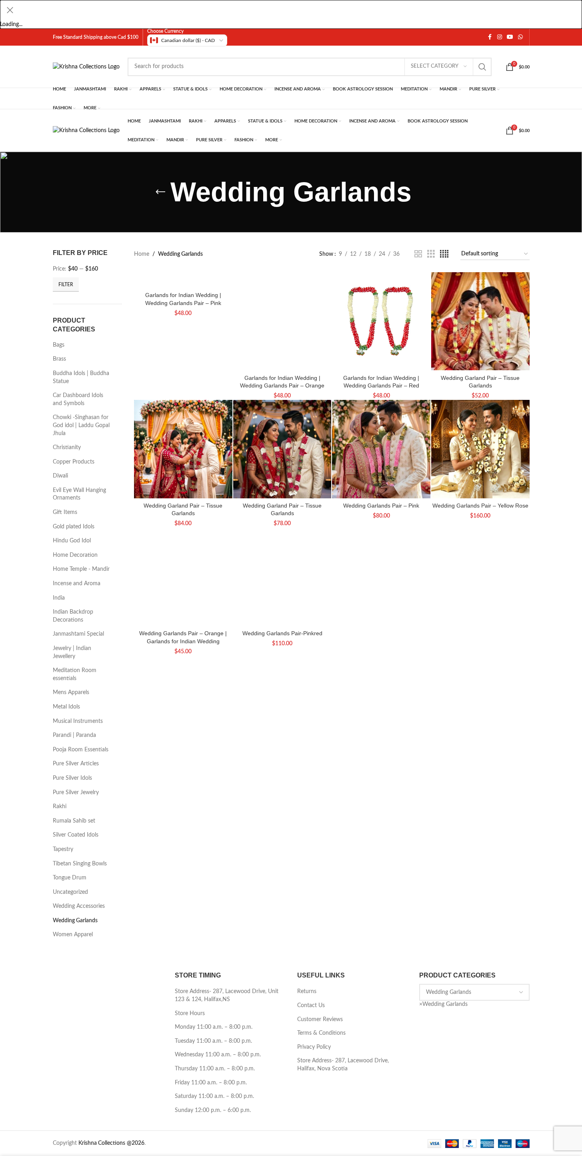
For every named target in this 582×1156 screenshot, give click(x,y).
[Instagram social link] (499, 37)
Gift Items (65, 512)
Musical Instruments (78, 721)
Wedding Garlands (75, 920)
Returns (306, 991)
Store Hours (190, 1013)
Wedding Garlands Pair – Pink (381, 505)
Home (141, 254)
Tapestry (63, 849)
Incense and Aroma (76, 583)
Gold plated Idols (73, 527)
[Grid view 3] (431, 254)
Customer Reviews (320, 1019)
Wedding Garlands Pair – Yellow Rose (480, 505)
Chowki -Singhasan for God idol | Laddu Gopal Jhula (81, 425)
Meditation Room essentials (74, 674)
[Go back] (160, 192)
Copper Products (73, 462)
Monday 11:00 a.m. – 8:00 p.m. (213, 1027)
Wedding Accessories (79, 906)
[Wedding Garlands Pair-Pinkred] (282, 577)
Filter (65, 284)
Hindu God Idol (72, 541)
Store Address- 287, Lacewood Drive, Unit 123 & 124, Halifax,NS (226, 995)
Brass (59, 359)
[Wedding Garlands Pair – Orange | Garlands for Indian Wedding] (183, 577)
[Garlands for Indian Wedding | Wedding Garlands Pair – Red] (381, 321)
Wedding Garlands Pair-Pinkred (282, 633)
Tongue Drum (69, 878)
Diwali (60, 476)
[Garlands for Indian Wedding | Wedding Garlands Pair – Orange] (282, 321)
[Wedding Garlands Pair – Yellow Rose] (480, 449)
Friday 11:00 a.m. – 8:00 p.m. (211, 1083)
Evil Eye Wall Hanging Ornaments (79, 494)
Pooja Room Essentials (80, 750)
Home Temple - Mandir (81, 569)
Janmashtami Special (78, 634)
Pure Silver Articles (76, 764)
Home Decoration (75, 555)
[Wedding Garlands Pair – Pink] (381, 449)
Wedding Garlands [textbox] (443, 1004)
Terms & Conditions (321, 1033)
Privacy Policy (314, 1047)
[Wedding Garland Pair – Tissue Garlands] (480, 321)
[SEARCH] (482, 67)
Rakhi (59, 806)
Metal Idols (66, 707)
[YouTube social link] (510, 37)
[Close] (10, 10)
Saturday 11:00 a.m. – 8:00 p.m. (214, 1096)
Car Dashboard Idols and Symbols (78, 399)
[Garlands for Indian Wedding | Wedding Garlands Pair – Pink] (183, 280)
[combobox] (443, 1004)
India (59, 598)
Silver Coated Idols (75, 835)
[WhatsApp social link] (520, 37)
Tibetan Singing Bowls (80, 864)
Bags (58, 345)
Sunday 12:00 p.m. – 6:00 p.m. (213, 1110)
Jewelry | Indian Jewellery (72, 652)
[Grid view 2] (418, 254)
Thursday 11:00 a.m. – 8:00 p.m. (215, 1069)
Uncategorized (70, 892)
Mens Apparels (71, 692)
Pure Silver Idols (72, 778)
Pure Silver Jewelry (76, 792)
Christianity (67, 447)
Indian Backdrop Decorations (73, 616)
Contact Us (311, 1005)
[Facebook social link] (490, 37)
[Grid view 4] (444, 254)
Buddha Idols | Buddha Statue (81, 377)
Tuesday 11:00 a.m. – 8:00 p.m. (213, 1041)
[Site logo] (86, 66)
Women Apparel (73, 934)
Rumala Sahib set (74, 821)
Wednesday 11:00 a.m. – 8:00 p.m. (218, 1055)
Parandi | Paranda (74, 735)
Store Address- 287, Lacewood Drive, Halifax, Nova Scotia (343, 1065)
